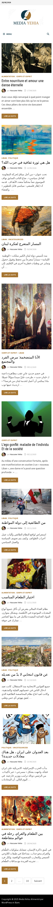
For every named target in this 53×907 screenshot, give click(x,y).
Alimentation (8, 76)
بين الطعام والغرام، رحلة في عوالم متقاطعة (22, 836)
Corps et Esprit (24, 76)
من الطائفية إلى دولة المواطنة (24, 523)
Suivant (38, 880)
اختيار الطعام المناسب (18, 597)
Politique (13, 158)
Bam (17, 902)
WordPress (7, 902)
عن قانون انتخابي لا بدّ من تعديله (25, 674)
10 (27, 880)
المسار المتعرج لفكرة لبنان (21, 244)
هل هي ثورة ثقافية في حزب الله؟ (26, 162)
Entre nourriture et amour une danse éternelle (23, 83)
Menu (9, 34)
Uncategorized (15, 239)
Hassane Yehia (16, 90)
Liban (4, 158)
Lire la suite (10, 116)
